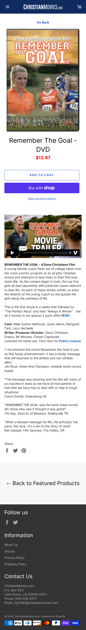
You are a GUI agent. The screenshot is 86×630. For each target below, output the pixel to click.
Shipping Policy (15, 564)
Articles (9, 551)
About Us (11, 545)
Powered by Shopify (53, 616)
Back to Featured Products (45, 483)
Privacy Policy (14, 558)
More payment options (42, 198)
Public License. (70, 341)
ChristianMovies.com (27, 616)
